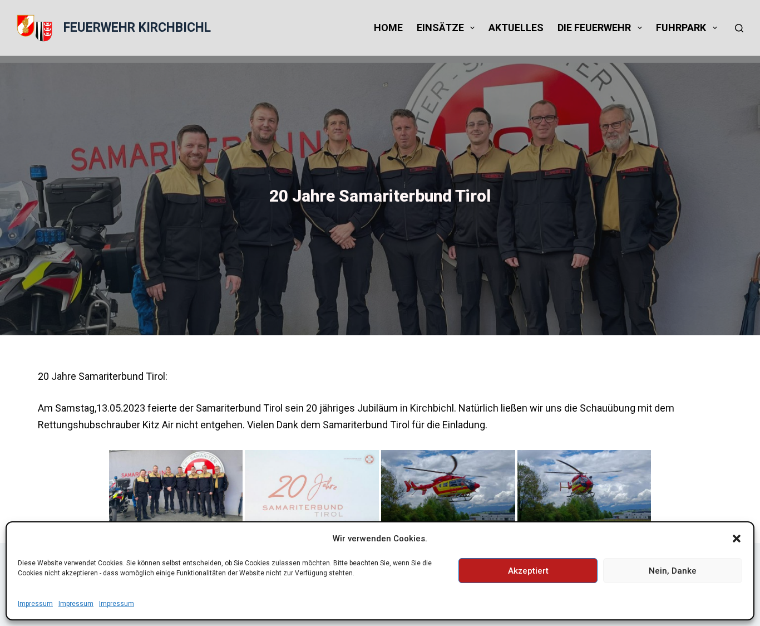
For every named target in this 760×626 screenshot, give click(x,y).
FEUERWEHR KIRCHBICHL (137, 27)
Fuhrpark (681, 27)
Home (388, 27)
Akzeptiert (528, 571)
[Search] (739, 28)
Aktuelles (516, 27)
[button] (736, 538)
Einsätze (440, 27)
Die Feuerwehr (594, 27)
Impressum (35, 604)
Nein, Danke (673, 571)
